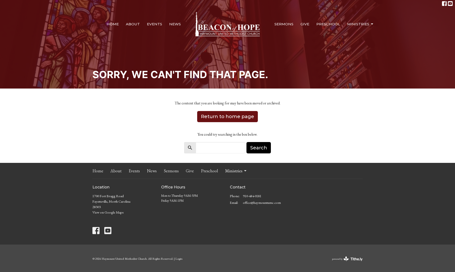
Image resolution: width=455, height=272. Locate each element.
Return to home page (227, 116)
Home (113, 24)
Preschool (328, 24)
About (133, 24)
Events (154, 24)
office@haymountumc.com (262, 202)
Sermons (283, 24)
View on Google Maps (108, 212)
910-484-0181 (252, 196)
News (175, 24)
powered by (344, 262)
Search (258, 148)
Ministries (358, 24)
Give (304, 24)
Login (178, 259)
